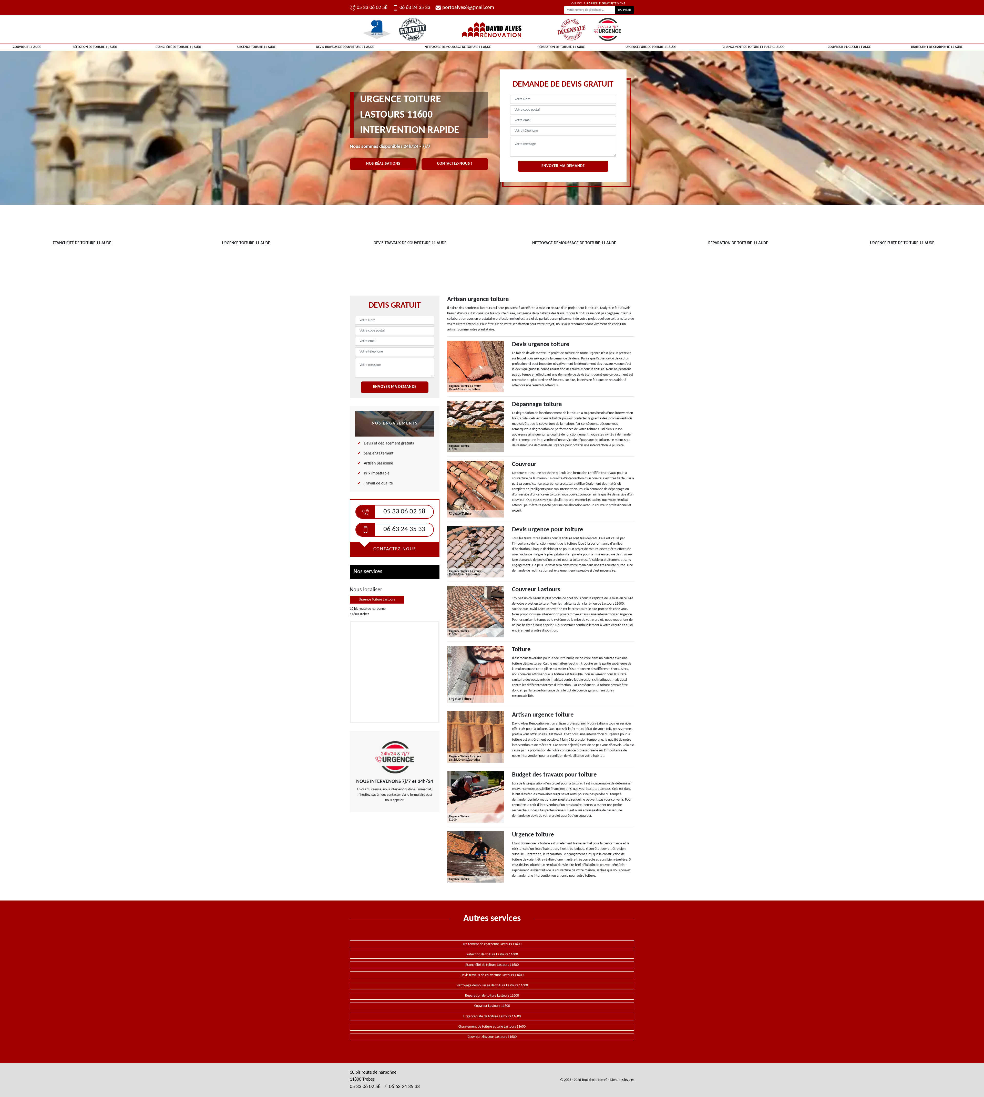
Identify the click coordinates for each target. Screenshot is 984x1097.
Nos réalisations (383, 164)
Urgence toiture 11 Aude (256, 47)
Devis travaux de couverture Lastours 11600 (492, 975)
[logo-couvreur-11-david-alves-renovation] (492, 29)
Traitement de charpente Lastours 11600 (492, 944)
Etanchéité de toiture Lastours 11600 (492, 965)
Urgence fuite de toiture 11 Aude (651, 47)
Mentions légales (622, 1080)
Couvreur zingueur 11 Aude (849, 47)
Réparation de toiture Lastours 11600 (492, 996)
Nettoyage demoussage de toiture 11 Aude (458, 47)
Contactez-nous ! (455, 164)
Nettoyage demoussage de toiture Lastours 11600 (492, 985)
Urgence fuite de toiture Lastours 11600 (492, 1016)
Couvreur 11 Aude (27, 47)
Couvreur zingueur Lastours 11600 (492, 1037)
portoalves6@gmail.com (468, 7)
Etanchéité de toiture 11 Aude (178, 47)
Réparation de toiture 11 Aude (561, 47)
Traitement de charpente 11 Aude (936, 47)
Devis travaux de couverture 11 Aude (345, 47)
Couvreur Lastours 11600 (492, 1006)
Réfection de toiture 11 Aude (95, 47)
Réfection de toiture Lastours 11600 (492, 954)
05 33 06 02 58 (372, 7)
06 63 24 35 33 (414, 7)
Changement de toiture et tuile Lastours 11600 (492, 1027)
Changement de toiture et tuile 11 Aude (753, 47)
